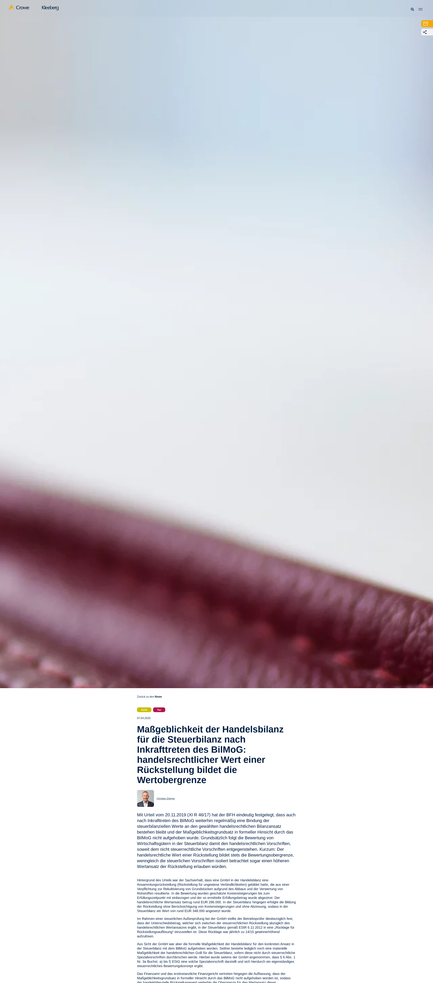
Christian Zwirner (166, 798)
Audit (144, 709)
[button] (412, 9)
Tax (159, 709)
